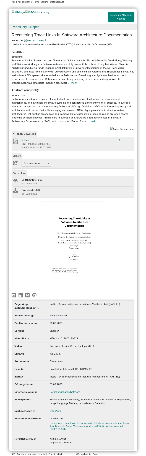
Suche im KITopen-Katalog (121, 17)
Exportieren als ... (35, 163)
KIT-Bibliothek (26, 1)
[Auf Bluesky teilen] (28, 294)
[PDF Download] (15, 142)
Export (17, 155)
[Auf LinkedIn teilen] (21, 294)
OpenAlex (55, 410)
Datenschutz (57, 1)
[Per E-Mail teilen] (14, 294)
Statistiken (19, 173)
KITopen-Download (24, 133)
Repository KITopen (26, 27)
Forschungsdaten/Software (65, 391)
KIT (13, 1)
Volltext (26, 140)
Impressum (41, 1)
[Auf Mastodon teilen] (34, 294)
